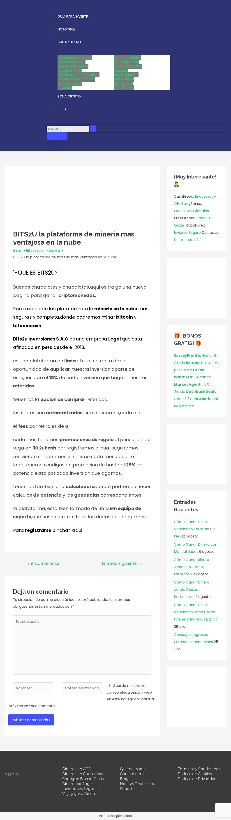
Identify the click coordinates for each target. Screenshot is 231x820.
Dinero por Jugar (77, 784)
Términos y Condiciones (199, 769)
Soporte (127, 789)
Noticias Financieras (137, 784)
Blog (124, 779)
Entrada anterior (41, 563)
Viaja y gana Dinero (79, 794)
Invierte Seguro (187, 232)
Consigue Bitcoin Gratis (83, 779)
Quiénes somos (133, 769)
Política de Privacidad (197, 779)
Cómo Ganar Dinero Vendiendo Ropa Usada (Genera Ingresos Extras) (196, 612)
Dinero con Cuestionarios (84, 774)
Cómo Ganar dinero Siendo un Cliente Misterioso (191, 567)
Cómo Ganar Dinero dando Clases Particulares (192, 589)
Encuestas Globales (191, 210)
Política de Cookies (195, 774)
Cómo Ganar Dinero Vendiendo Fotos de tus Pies (194, 529)
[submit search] (93, 128)
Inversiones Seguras (80, 789)
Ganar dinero (132, 774)
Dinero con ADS (187, 239)
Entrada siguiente (122, 563)
